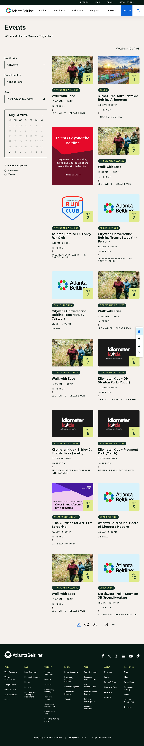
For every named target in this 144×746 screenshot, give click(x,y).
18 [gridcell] (15, 141)
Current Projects (71, 687)
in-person (13, 170)
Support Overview (48, 673)
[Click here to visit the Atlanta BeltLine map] (139, 338)
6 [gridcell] (26, 130)
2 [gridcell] (41, 125)
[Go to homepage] (20, 10)
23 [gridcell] (41, 141)
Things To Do (10, 685)
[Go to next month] (41, 115)
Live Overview (30, 672)
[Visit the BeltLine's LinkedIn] (123, 656)
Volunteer (48, 684)
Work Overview (90, 672)
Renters (27, 687)
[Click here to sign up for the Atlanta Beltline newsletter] (139, 345)
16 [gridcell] (41, 136)
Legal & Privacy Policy (101, 738)
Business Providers (88, 707)
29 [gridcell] (20, 125)
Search (8, 92)
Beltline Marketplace (89, 700)
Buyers (27, 682)
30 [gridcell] (25, 125)
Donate (47, 679)
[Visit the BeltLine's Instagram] (116, 656)
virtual (11, 174)
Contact (127, 707)
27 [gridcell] (10, 125)
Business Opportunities (90, 678)
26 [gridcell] (20, 146)
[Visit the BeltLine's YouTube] (131, 656)
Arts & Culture (10, 695)
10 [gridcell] (10, 136)
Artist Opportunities (90, 685)
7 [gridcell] (31, 130)
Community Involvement (49, 705)
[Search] (138, 10)
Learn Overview (71, 672)
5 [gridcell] (20, 130)
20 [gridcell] (25, 141)
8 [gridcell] (36, 130)
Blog (126, 677)
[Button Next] (113, 624)
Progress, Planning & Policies (68, 679)
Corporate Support (49, 698)
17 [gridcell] (10, 141)
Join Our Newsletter (129, 701)
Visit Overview (10, 672)
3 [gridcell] (10, 130)
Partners (108, 692)
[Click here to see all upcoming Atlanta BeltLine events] (139, 331)
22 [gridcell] (36, 141)
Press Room (129, 682)
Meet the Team (110, 687)
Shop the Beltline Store (51, 720)
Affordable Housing (69, 693)
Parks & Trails (10, 690)
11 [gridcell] (15, 136)
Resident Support (32, 677)
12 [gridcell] (20, 136)
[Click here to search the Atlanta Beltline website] (139, 352)
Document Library (128, 688)
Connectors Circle (49, 713)
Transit (67, 699)
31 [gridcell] (31, 125)
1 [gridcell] (36, 125)
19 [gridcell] (20, 141)
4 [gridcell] (15, 130)
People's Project (111, 682)
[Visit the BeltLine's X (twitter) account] (109, 656)
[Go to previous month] (36, 115)
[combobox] (25, 65)
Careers (107, 697)
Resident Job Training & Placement (30, 694)
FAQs (126, 695)
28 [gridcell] (15, 125)
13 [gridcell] (26, 136)
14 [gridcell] (31, 136)
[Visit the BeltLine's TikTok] (138, 656)
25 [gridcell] (15, 146)
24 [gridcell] (10, 146)
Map (126, 672)
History (107, 677)
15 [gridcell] (36, 136)
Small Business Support (90, 693)
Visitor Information (9, 678)
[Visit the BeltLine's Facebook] (103, 656)
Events (7, 700)
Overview (108, 672)
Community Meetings (49, 690)
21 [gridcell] (31, 141)
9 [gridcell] (41, 130)
